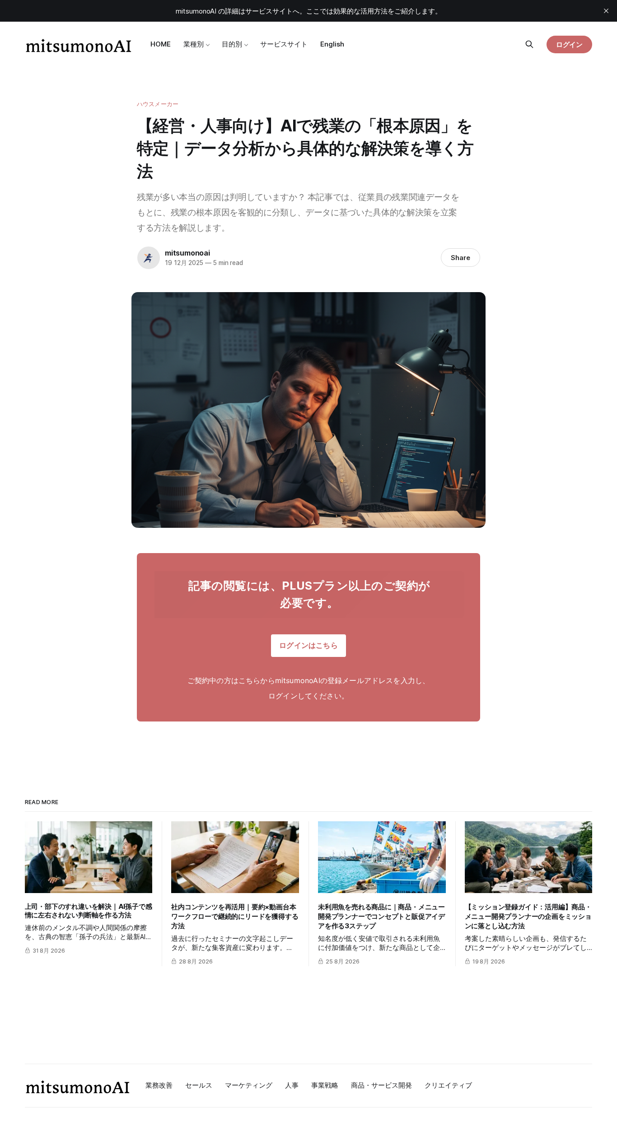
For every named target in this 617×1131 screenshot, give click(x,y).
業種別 (193, 44)
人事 (292, 1085)
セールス (198, 1085)
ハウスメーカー (157, 103)
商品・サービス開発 (381, 1085)
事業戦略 (324, 1085)
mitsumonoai (187, 252)
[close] (606, 11)
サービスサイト (284, 44)
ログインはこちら (308, 645)
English (332, 44)
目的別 (232, 44)
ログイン (569, 44)
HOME (160, 44)
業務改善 (159, 1085)
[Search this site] (529, 44)
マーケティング (248, 1085)
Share (460, 257)
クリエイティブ (448, 1085)
